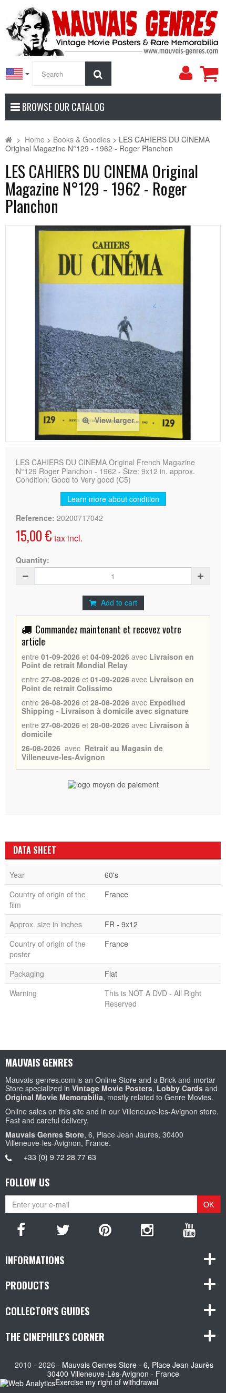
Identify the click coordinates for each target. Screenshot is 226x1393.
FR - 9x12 (121, 924)
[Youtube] (189, 1229)
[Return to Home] (8, 139)
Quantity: (32, 560)
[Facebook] (21, 1229)
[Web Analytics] (27, 1383)
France (116, 894)
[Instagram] (147, 1229)
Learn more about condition (113, 499)
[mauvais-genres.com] (113, 29)
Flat (111, 973)
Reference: (35, 518)
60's (111, 874)
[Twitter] (63, 1229)
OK (208, 1204)
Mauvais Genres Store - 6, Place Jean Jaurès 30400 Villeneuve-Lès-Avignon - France (130, 1369)
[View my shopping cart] (209, 74)
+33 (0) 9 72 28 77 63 (60, 1157)
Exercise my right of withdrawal (106, 1382)
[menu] (185, 73)
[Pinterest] (105, 1229)
